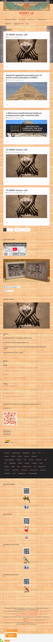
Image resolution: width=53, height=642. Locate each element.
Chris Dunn (7, 470)
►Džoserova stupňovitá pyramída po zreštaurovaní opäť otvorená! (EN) (24, 114)
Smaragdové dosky (19, 23)
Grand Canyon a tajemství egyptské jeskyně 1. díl (16, 342)
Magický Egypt (31, 19)
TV (43, 452)
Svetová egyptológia (33, 473)
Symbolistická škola (16, 452)
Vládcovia (7, 466)
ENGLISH (31, 615)
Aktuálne (13, 456)
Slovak (6, 290)
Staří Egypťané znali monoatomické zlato (13, 396)
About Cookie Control (6, 631)
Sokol (29, 618)
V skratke (20, 456)
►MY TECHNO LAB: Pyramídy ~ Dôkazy (13, 352)
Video (39, 452)
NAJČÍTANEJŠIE (15, 613)
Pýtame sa (26, 456)
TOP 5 (10, 613)
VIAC (49, 630)
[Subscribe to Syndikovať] (26, 628)
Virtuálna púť (39, 459)
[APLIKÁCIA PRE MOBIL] (26, 490)
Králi (27, 23)
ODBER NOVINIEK (43, 613)
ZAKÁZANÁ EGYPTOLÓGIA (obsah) (12, 370)
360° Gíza (31, 459)
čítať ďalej (7, 640)
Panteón (41, 463)
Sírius (25, 459)
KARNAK (6, 374)
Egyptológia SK (26, 452)
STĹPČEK (26, 615)
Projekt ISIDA (7, 473)
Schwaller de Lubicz (27, 466)
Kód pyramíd (22, 19)
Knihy (45, 459)
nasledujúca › (18, 229)
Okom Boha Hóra (42, 19)
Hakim (18, 466)
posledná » (26, 229)
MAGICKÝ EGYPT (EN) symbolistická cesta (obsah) (15, 377)
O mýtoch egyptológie (9, 459)
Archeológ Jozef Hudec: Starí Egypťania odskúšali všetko (17, 338)
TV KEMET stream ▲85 (16, 149)
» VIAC (35, 622)
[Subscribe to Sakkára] (26, 235)
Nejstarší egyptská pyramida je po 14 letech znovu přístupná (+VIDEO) (24, 76)
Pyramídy (7, 456)
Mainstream (34, 456)
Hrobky (12, 466)
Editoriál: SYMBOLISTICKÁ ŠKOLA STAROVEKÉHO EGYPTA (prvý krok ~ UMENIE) (21, 367)
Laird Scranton (15, 470)
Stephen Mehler (41, 466)
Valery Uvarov (43, 470)
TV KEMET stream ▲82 (16, 190)
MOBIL (35, 615)
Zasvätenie (27, 463)
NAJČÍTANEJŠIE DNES (23, 613)
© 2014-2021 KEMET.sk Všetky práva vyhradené (12, 619)
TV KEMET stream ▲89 (16, 34)
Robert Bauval (24, 470)
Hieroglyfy (34, 463)
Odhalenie (19, 459)
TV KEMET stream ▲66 (9, 393)
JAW (35, 466)
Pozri (6, 463)
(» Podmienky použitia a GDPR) (43, 622)
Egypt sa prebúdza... (26, 15)
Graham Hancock (33, 470)
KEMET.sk (12, 37)
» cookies (14, 622)
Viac (7, 66)
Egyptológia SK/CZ (22, 473)
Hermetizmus (8, 23)
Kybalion (20, 463)
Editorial (34, 452)
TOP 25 (6, 613)
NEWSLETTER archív (20, 615)
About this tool (14, 638)
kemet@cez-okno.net (29, 619)
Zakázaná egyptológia (10, 19)
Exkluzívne (7, 452)
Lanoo (14, 473)
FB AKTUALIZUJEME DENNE (34, 613)
